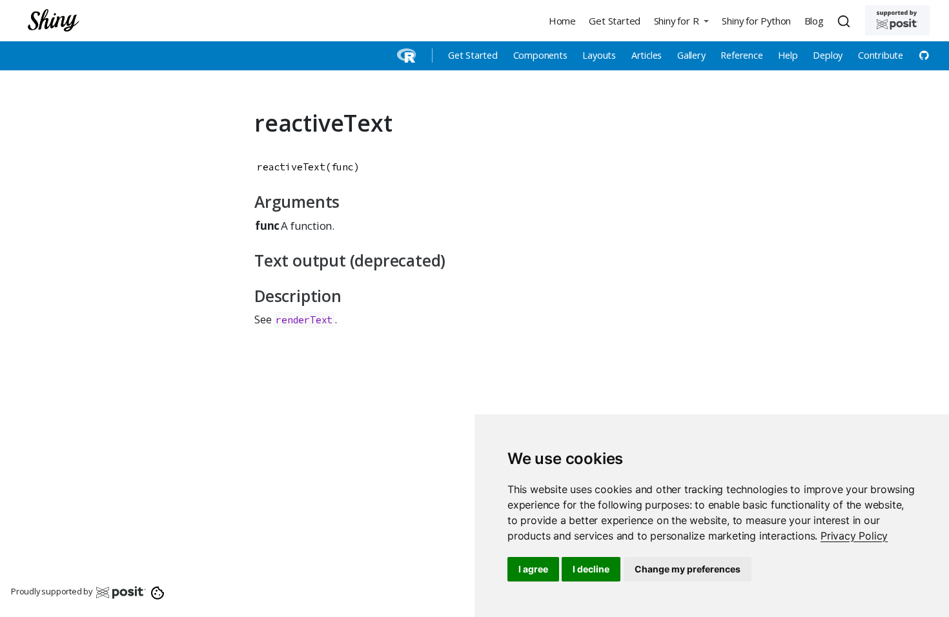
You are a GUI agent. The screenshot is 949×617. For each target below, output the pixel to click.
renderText (304, 320)
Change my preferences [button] (687, 568)
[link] (854, 535)
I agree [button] (533, 568)
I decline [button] (591, 568)
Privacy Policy (854, 535)
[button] (681, 20)
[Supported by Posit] (897, 20)
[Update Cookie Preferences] (158, 592)
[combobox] (846, 21)
